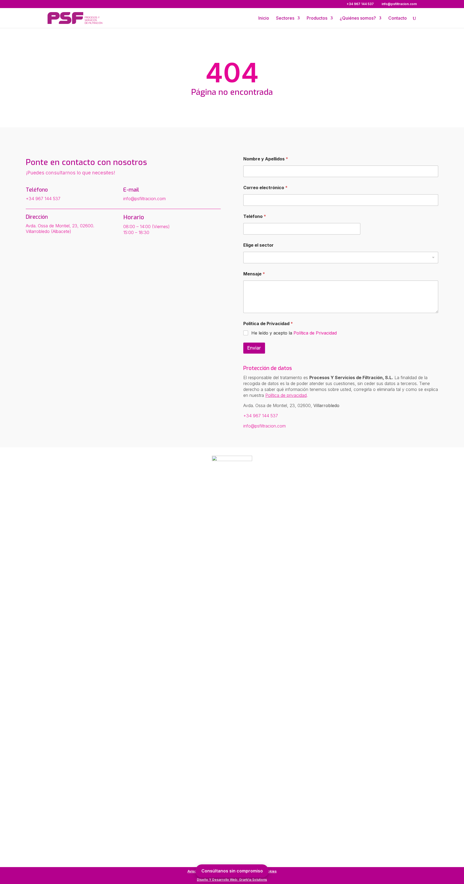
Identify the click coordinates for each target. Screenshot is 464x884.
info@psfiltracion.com (144, 198)
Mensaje (254, 273)
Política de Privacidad (315, 333)
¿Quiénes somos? (358, 18)
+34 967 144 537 (43, 198)
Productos (317, 18)
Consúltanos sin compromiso (232, 871)
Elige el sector (258, 245)
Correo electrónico (265, 187)
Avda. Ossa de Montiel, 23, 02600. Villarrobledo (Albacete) (60, 228)
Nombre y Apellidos (265, 158)
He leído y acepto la (294, 333)
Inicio (263, 18)
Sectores (285, 18)
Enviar (254, 348)
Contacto (397, 18)
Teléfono (254, 216)
